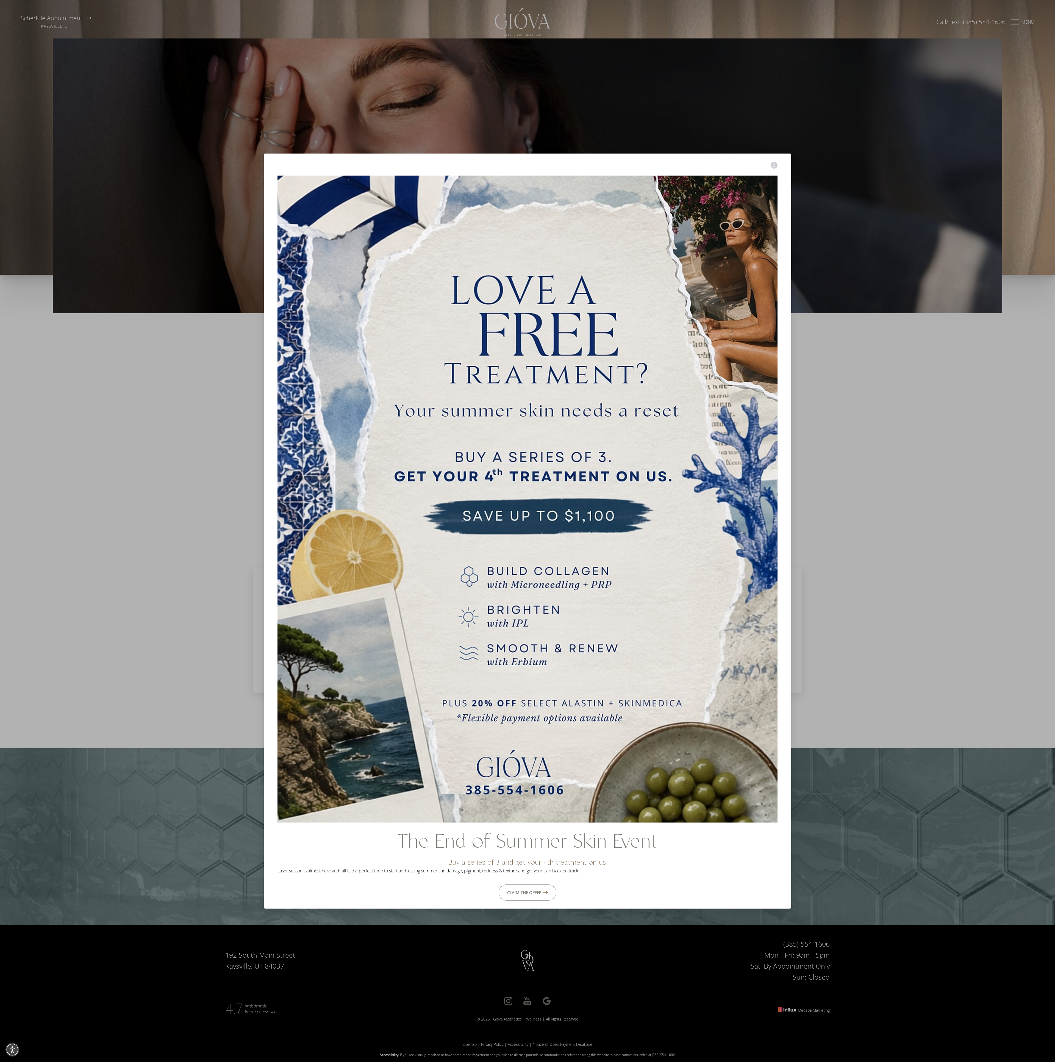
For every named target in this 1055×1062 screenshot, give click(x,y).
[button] (12, 1050)
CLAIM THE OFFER (524, 892)
